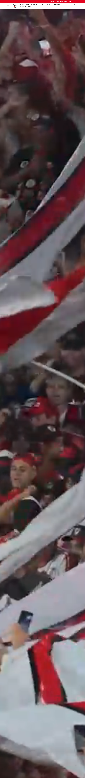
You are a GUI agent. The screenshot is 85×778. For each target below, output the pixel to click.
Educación (56, 4)
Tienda (35, 4)
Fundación (47, 4)
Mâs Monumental (25, 6)
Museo (41, 4)
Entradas (29, 4)
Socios (22, 4)
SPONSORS (52, 1)
